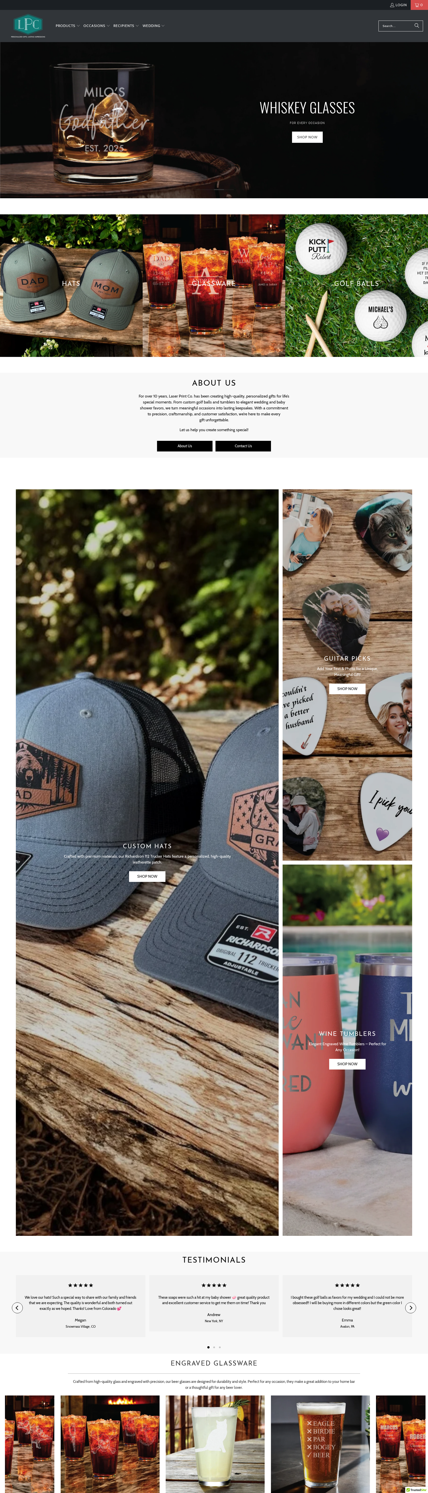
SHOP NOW (147, 876)
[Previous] (17, 1307)
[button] (68, 26)
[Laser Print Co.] (28, 26)
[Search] (417, 26)
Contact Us (243, 446)
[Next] (410, 1307)
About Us (185, 446)
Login (401, 5)
